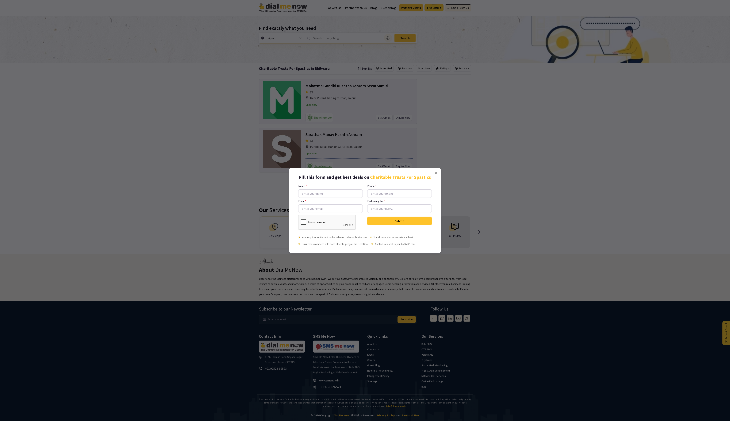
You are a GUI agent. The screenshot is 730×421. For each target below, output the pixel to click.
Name (302, 186)
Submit (400, 221)
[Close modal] (436, 173)
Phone (371, 186)
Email (302, 201)
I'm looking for (376, 201)
